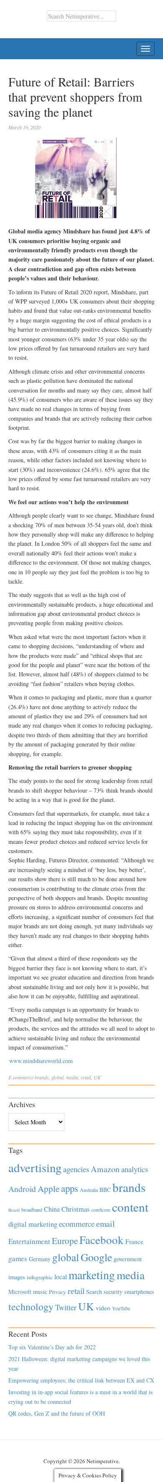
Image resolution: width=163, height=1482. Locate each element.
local (60, 1276)
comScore (100, 1210)
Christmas (75, 1209)
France (134, 1241)
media (72, 1077)
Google (96, 1257)
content (130, 1207)
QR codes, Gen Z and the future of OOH (56, 1413)
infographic (40, 1277)
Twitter (65, 1307)
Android (22, 1188)
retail (86, 1077)
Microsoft (19, 1292)
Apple (48, 1188)
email (105, 1223)
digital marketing (32, 1224)
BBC (105, 1190)
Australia (89, 1189)
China (52, 1208)
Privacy (57, 1292)
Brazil (14, 1210)
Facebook (101, 1239)
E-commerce (20, 1077)
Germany (40, 1259)
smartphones (139, 1292)
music (40, 1292)
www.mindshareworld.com (41, 1061)
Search (94, 1292)
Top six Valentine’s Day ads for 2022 (52, 1347)
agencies (76, 1169)
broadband (31, 1209)
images (16, 1277)
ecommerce (76, 1223)
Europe (65, 1240)
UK (97, 1077)
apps (69, 1188)
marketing (92, 1275)
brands (42, 1077)
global (57, 1077)
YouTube (121, 1308)
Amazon (105, 1169)
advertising (34, 1168)
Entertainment (29, 1241)
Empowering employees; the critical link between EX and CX (81, 1380)
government (128, 1259)
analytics (134, 1169)
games (17, 1258)
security (113, 1292)
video (103, 1308)
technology (30, 1306)
